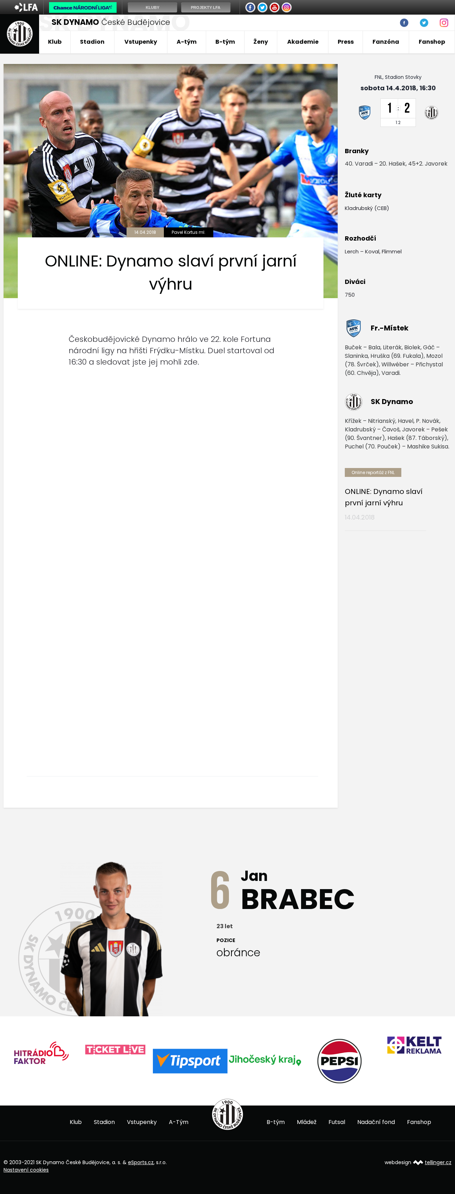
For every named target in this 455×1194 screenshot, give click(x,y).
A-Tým (178, 1122)
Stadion (92, 42)
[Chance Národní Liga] (83, 9)
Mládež (306, 1122)
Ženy (260, 42)
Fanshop (432, 42)
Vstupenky (140, 42)
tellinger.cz (438, 1162)
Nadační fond (376, 1122)
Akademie (302, 42)
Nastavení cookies (26, 1169)
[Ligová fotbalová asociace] (26, 9)
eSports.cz (141, 1162)
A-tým (187, 42)
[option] (104, 1050)
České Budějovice (111, 22)
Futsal (336, 1122)
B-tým (225, 42)
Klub (54, 42)
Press (346, 42)
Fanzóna (386, 42)
